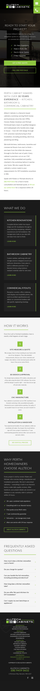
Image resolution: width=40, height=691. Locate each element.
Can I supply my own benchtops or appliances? (16, 602)
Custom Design (20, 647)
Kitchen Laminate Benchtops (20, 634)
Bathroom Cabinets (20, 643)
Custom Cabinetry (20, 632)
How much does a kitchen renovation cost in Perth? (17, 562)
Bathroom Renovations (20, 629)
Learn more (11, 241)
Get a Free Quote (20, 63)
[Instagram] (32, 677)
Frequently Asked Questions (20, 657)
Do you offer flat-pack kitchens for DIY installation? (16, 594)
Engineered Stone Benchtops (20, 636)
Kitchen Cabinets (20, 642)
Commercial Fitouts (20, 653)
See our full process (20, 442)
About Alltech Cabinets (16, 529)
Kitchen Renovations (20, 627)
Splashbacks (20, 638)
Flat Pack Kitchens (20, 649)
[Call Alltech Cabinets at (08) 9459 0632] (36, 10)
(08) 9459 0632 (9, 181)
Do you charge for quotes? (13, 569)
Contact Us (20, 659)
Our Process (20, 655)
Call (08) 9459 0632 (20, 70)
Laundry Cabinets (20, 645)
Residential (20, 640)
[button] (36, 3)
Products (20, 631)
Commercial (20, 651)
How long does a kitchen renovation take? (17, 585)
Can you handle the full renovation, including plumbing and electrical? (16, 577)
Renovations (20, 625)
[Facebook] (27, 677)
